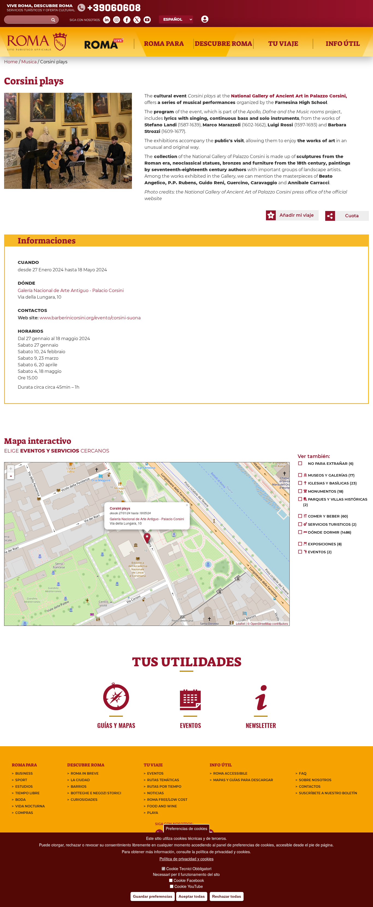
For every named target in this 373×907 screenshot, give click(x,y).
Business (24, 773)
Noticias (155, 793)
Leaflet (240, 623)
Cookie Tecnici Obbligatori (188, 868)
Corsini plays (120, 508)
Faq (302, 773)
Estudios (24, 786)
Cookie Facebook (189, 880)
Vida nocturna (30, 806)
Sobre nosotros (315, 780)
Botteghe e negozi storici (96, 793)
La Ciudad (80, 780)
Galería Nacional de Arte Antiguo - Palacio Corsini (71, 290)
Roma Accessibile (230, 773)
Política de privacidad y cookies (186, 858)
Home (11, 61)
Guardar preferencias (152, 896)
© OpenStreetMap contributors (267, 623)
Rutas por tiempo (164, 786)
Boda (20, 800)
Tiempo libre (27, 793)
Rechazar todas (226, 896)
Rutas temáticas (163, 780)
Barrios (79, 786)
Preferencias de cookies (186, 828)
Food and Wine (162, 806)
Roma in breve (85, 773)
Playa (152, 813)
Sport (21, 780)
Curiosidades (84, 800)
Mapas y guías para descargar (243, 780)
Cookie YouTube (188, 886)
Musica (29, 61)
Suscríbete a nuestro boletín (328, 793)
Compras (24, 813)
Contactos (310, 786)
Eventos (155, 773)
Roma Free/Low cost (167, 800)
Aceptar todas (192, 896)
